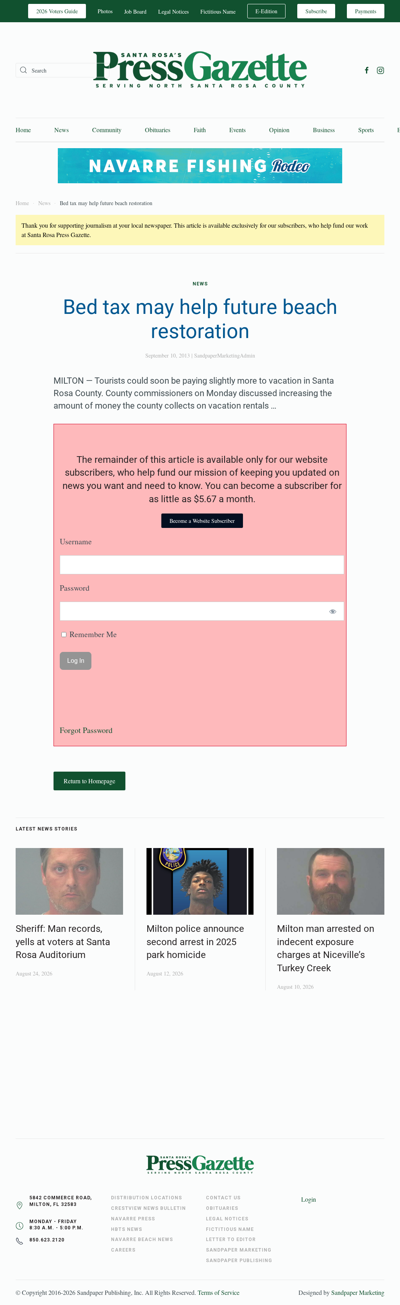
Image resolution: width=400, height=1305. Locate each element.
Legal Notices (173, 11)
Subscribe (316, 11)
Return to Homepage (89, 781)
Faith (200, 130)
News (61, 130)
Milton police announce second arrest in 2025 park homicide (195, 941)
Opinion (279, 130)
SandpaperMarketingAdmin (224, 355)
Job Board (135, 11)
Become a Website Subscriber (202, 520)
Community (106, 130)
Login (308, 1199)
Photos (105, 11)
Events (237, 130)
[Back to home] (200, 70)
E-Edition (266, 11)
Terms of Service (218, 1292)
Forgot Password (86, 730)
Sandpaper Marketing (357, 1292)
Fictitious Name (218, 11)
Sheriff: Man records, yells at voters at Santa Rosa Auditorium (63, 941)
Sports (366, 130)
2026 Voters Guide (57, 11)
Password (74, 588)
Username (76, 541)
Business (324, 130)
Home (23, 130)
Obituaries (157, 130)
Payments (365, 11)
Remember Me (92, 634)
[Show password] (333, 611)
